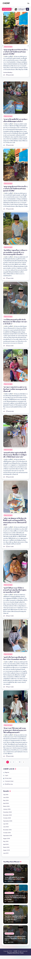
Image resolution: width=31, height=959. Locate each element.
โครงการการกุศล (8, 46)
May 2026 (6, 800)
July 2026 (5, 794)
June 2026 (6, 797)
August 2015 (6, 850)
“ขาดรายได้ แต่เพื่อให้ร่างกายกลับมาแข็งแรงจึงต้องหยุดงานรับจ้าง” (15, 878)
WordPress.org (9, 784)
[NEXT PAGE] (23, 762)
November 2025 (7, 815)
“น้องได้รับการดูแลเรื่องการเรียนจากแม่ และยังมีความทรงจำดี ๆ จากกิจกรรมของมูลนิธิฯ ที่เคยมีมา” (15, 252)
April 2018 (6, 844)
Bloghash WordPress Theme (15, 953)
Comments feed (9, 781)
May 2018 (5, 841)
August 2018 (6, 838)
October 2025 (7, 818)
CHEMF (6, 3)
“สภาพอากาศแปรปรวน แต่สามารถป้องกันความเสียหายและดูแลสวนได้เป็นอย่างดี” (15, 389)
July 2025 (5, 824)
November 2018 (7, 829)
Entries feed (8, 778)
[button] (8, 72)
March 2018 (6, 847)
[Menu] (28, 3)
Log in (6, 775)
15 (19, 762)
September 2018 (7, 835)
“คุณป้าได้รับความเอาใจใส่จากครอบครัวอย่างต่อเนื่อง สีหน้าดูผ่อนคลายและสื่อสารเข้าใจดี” (14, 590)
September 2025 (7, 821)
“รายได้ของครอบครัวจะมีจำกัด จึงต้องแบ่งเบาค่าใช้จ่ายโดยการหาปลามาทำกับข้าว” (15, 322)
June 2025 (6, 826)
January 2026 (6, 809)
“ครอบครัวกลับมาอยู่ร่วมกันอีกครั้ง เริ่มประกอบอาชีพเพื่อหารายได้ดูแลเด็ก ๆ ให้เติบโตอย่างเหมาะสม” (15, 455)
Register (7, 772)
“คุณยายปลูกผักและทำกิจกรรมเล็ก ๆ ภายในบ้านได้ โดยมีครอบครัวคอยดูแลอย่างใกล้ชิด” (15, 52)
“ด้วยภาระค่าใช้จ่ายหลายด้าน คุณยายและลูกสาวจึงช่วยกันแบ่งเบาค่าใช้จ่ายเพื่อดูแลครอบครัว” (14, 730)
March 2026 (6, 806)
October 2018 (7, 832)
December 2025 (7, 812)
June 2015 (5, 853)
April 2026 (6, 803)
